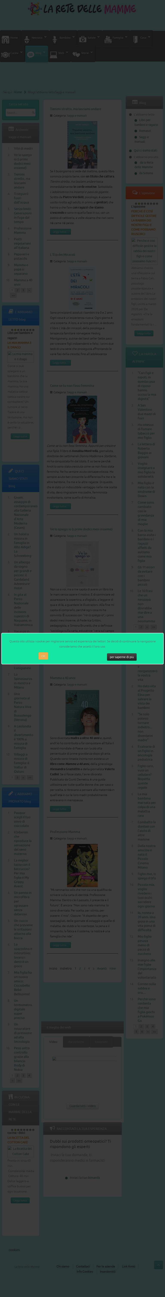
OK (43, 656)
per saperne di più (122, 657)
